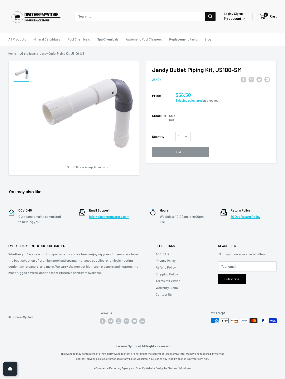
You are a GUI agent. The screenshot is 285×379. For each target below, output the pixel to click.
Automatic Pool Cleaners (144, 39)
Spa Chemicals (108, 39)
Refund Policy (166, 267)
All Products (17, 39)
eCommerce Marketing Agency (112, 368)
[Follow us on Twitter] (110, 321)
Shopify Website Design (150, 368)
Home (12, 53)
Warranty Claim (167, 288)
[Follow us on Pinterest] (126, 321)
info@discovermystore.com (109, 216)
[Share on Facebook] (243, 79)
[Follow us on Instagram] (118, 321)
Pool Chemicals (79, 39)
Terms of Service (168, 281)
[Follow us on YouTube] (134, 321)
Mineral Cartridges (46, 39)
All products (28, 53)
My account (233, 18)
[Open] (10, 369)
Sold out (181, 152)
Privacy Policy (166, 260)
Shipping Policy (167, 274)
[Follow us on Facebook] (103, 321)
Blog (207, 39)
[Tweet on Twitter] (259, 79)
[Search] (210, 16)
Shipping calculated (189, 100)
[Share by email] (267, 79)
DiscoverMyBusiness (179, 368)
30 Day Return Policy (245, 216)
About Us (162, 254)
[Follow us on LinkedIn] (142, 321)
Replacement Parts (183, 39)
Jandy (156, 79)
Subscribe (232, 279)
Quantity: (159, 136)
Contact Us (164, 294)
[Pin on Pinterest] (251, 79)
